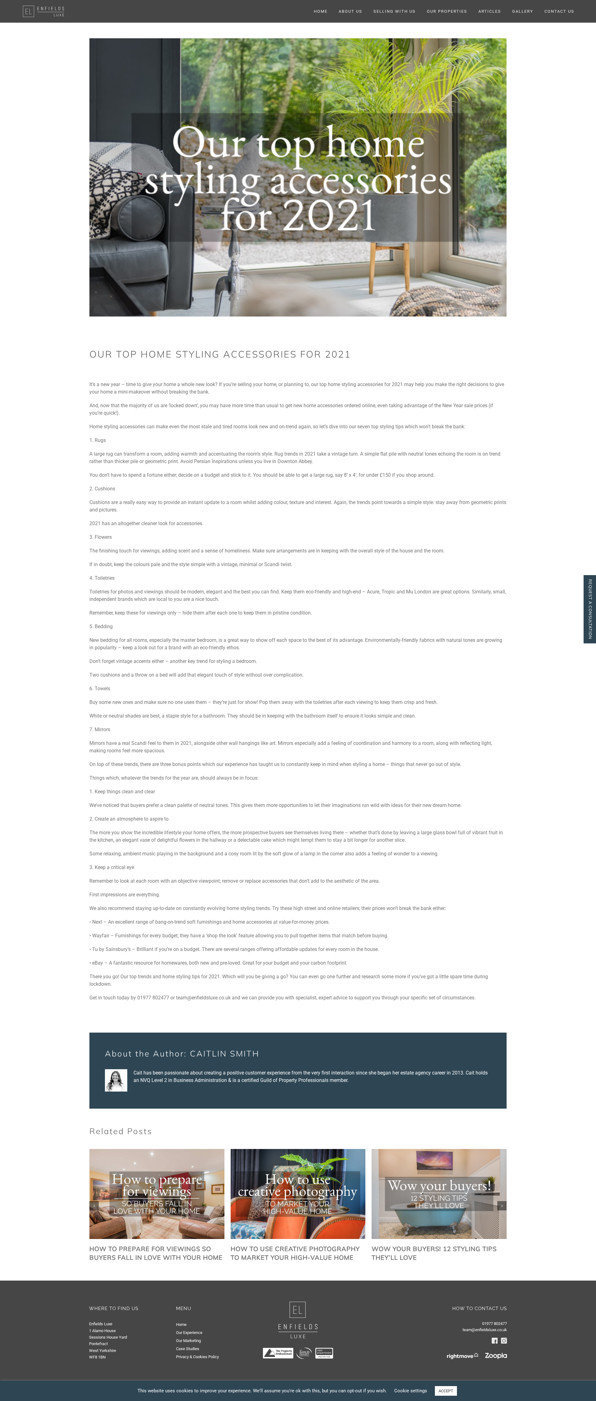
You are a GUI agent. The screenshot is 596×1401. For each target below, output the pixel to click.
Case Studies (187, 1348)
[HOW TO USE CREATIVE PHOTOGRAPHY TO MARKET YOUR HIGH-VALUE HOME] (298, 1152)
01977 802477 (494, 1323)
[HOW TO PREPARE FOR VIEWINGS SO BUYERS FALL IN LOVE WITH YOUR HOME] (156, 1152)
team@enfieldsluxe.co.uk (485, 1329)
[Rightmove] (462, 1356)
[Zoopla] (493, 1356)
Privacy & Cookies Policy (197, 1356)
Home (181, 1324)
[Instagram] (503, 1340)
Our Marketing (188, 1340)
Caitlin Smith (225, 1053)
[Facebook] (495, 1340)
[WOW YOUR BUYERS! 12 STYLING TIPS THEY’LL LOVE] (439, 1152)
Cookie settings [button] (410, 1391)
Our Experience (189, 1332)
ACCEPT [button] (446, 1391)
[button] (94, 1205)
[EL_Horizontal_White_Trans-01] (43, 7)
